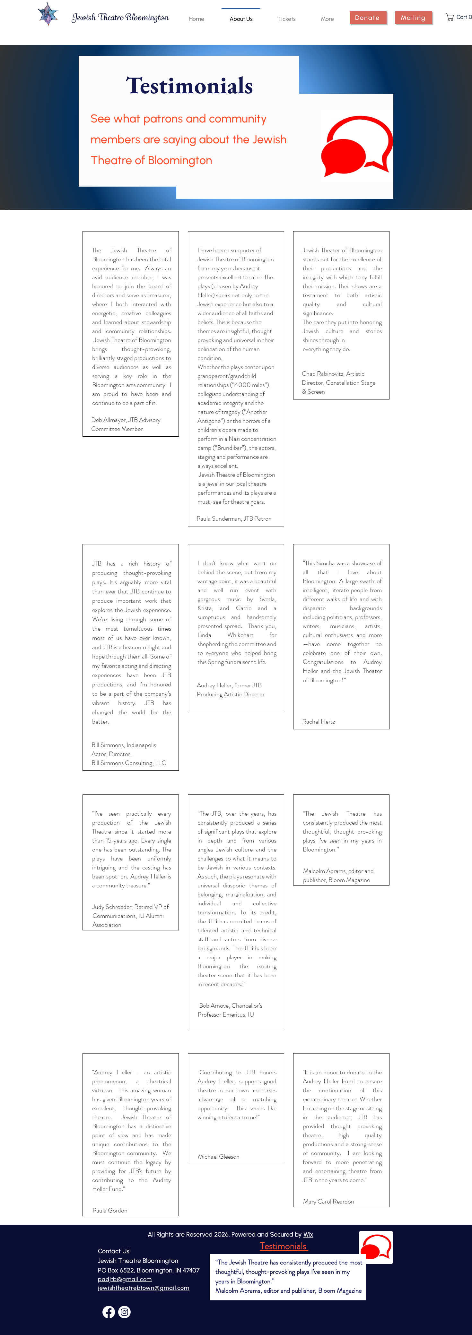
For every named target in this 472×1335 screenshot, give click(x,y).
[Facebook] (108, 1312)
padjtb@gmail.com (125, 1279)
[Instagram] (124, 1312)
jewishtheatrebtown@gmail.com (143, 1287)
